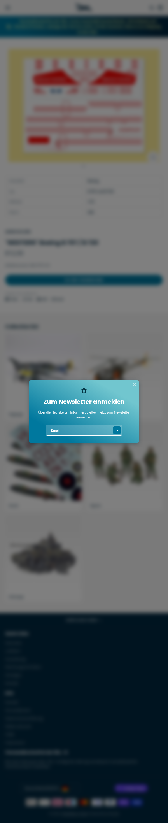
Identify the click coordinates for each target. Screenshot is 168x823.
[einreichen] (117, 430)
